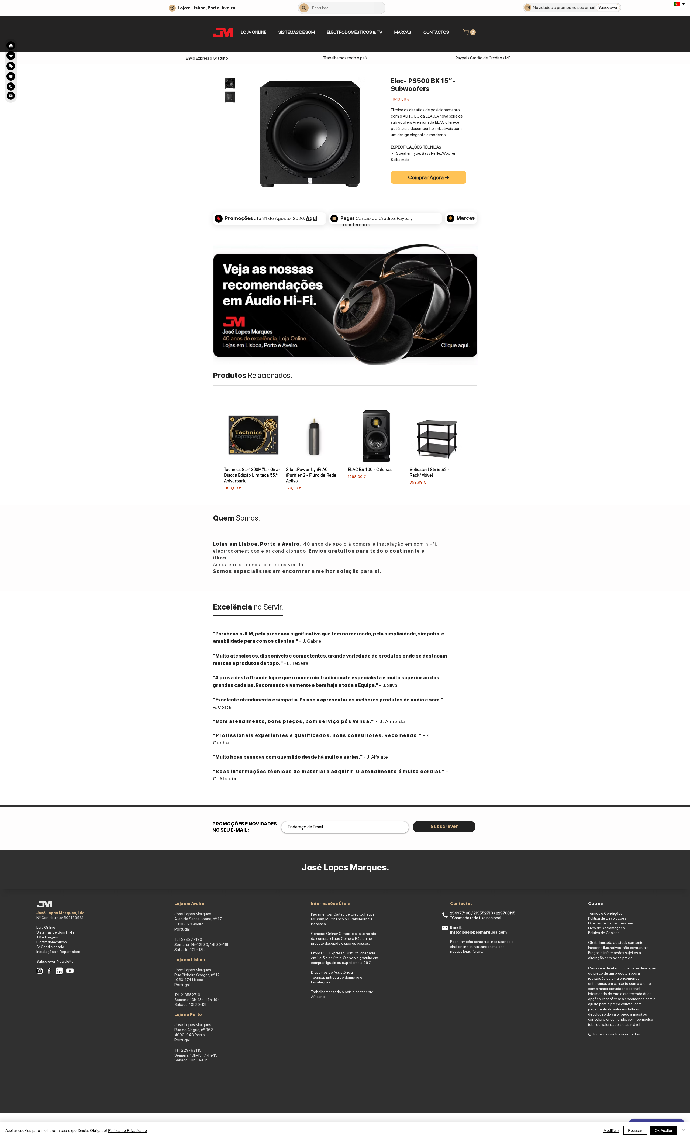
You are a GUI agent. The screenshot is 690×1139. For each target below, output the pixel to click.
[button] (296, 32)
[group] (345, 448)
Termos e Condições (605, 913)
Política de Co (599, 933)
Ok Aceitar (663, 1130)
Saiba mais (400, 159)
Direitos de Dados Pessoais (611, 923)
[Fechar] (683, 1130)
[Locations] (172, 8)
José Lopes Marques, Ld (59, 913)
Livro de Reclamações (606, 928)
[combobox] (342, 7)
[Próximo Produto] (474, 449)
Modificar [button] (611, 1130)
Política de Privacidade (127, 1130)
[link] (470, 32)
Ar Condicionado (50, 947)
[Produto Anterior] (216, 449)
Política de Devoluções (607, 918)
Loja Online (45, 927)
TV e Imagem (47, 937)
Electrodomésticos (51, 942)
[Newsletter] (527, 7)
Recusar (635, 1130)
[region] (11, 66)
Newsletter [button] (66, 961)
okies (615, 933)
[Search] (10, 45)
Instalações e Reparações (58, 951)
